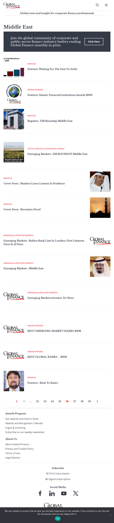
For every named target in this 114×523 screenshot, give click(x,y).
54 (52, 401)
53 (45, 401)
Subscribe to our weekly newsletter (25, 432)
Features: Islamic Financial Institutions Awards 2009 (59, 95)
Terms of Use (12, 453)
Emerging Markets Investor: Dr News (50, 297)
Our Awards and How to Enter (22, 418)
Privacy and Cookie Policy (19, 448)
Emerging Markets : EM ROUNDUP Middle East (57, 153)
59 (89, 401)
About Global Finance (17, 444)
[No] (110, 515)
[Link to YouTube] (63, 493)
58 (82, 401)
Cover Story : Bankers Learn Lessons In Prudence (34, 183)
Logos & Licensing (15, 427)
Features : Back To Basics (42, 382)
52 (37, 401)
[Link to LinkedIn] (52, 493)
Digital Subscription (60, 479)
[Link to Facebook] (40, 493)
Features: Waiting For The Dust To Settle (52, 69)
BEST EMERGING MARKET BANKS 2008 (54, 330)
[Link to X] (75, 493)
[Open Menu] (106, 5)
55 (59, 401)
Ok (57, 518)
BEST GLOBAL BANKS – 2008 (47, 356)
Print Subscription (59, 473)
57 (74, 401)
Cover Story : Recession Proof (22, 209)
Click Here (94, 41)
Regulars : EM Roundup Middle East (49, 120)
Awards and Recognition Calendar (24, 423)
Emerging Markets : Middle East (23, 268)
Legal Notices (12, 457)
